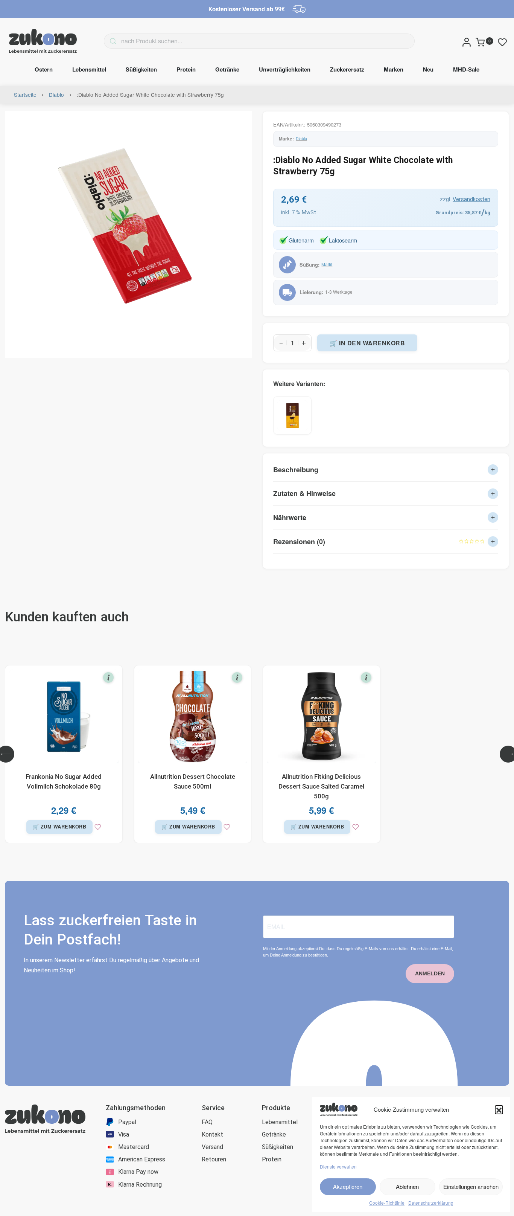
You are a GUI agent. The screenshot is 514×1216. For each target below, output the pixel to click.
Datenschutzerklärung (430, 1202)
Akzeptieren (347, 1186)
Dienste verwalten (338, 1166)
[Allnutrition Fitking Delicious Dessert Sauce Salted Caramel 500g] (321, 716)
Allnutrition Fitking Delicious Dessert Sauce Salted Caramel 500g (321, 786)
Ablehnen (407, 1186)
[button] (499, 1109)
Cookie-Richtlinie (387, 1202)
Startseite (25, 94)
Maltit (326, 264)
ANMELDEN (430, 973)
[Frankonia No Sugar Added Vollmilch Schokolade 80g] (64, 716)
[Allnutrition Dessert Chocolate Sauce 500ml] (193, 716)
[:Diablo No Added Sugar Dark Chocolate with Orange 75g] (292, 415)
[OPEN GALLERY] (128, 234)
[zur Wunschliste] (97, 827)
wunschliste (504, 42)
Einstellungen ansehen (471, 1186)
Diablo (56, 94)
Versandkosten (471, 199)
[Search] (101, 41)
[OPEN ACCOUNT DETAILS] (466, 41)
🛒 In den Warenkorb (367, 343)
